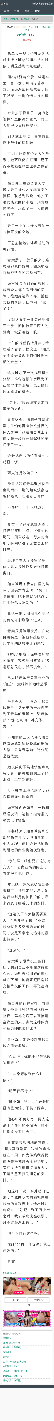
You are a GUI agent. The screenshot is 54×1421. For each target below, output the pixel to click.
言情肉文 (14, 19)
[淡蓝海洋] (17, 27)
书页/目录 (38, 1300)
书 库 (16, 11)
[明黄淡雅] (21, 27)
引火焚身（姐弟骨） (12, 1380)
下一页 (27, 1305)
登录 (44, 3)
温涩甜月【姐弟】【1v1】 (15, 1371)
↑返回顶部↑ (9, 1273)
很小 (38, 27)
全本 (27, 11)
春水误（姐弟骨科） (12, 1347)
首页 (6, 19)
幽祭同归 (7, 1338)
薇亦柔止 (7, 1352)
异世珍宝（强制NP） (13, 1375)
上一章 (16, 1300)
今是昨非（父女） (11, 1366)
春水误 (6, 1357)
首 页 (6, 11)
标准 (44, 27)
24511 (4, 3)
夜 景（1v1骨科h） (12, 1342)
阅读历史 (36, 3)
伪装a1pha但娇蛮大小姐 (14, 1361)
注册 (50, 3)
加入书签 (27, 40)
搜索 (37, 11)
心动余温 (25, 19)
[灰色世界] (24, 27)
